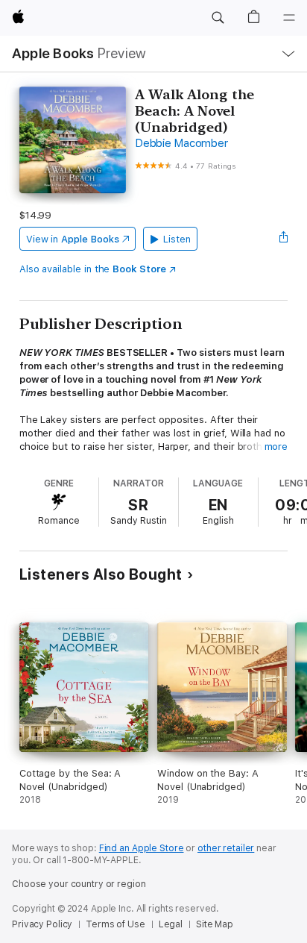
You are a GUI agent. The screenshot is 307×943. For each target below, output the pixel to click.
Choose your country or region (79, 884)
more (276, 446)
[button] (217, 18)
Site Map (214, 924)
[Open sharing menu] (283, 238)
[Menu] (289, 18)
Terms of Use (115, 924)
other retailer (225, 848)
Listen (177, 239)
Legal (171, 924)
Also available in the (92, 269)
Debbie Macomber (181, 143)
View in (72, 239)
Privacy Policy (42, 924)
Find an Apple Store (141, 848)
